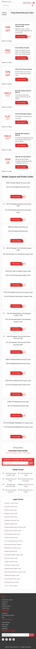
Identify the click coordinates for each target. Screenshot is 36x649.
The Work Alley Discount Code (13, 541)
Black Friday (27, 3)
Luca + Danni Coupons (11, 585)
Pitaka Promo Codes (11, 510)
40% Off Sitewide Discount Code (18, 406)
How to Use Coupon (7, 599)
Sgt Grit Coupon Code (11, 558)
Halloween (5, 628)
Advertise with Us (6, 606)
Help (3, 597)
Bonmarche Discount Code (12, 548)
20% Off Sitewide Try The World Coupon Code (18, 254)
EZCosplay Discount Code (12, 534)
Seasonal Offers (7, 619)
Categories (5, 613)
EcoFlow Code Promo (11, 506)
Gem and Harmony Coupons (13, 544)
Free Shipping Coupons (8, 615)
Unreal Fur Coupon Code (12, 565)
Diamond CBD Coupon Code (13, 530)
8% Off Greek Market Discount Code (18, 187)
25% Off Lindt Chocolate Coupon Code (18, 275)
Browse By (5, 610)
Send (31, 463)
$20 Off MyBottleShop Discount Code (18, 363)
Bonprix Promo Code (11, 513)
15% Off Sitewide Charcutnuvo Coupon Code (18, 296)
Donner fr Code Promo (11, 503)
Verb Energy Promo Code (12, 579)
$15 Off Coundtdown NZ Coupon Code (18, 385)
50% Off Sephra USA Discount (18, 231)
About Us (4, 604)
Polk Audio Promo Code (12, 582)
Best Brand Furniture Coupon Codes (15, 572)
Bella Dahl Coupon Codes (12, 575)
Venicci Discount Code (11, 537)
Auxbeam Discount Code (12, 520)
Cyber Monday (6, 622)
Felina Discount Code (11, 551)
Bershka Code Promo (11, 517)
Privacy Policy (5, 608)
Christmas (4, 626)
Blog (3, 617)
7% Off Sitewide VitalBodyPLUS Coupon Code (18, 427)
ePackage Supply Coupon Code (14, 555)
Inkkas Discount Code (11, 561)
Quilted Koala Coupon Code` (13, 568)
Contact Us (5, 602)
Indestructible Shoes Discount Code (15, 527)
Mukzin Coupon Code (11, 524)
